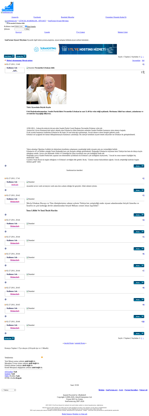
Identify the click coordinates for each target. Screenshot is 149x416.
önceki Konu (69, 343)
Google (47, 32)
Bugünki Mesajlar (67, 17)
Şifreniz (7, 29)
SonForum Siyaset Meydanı (58, 21)
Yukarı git (143, 390)
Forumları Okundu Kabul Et (116, 17)
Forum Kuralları (131, 390)
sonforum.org (12, 21)
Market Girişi (123, 32)
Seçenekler (136, 60)
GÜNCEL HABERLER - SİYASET (32, 21)
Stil (143, 60)
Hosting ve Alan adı (80, 414)
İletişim (101, 390)
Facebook (37, 17)
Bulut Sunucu (67, 414)
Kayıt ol (19, 32)
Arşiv (121, 390)
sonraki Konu (80, 343)
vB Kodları (9, 372)
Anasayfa (14, 17)
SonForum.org (111, 390)
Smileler (8, 374)
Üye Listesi (80, 32)
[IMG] (7, 376)
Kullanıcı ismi (9, 26)
